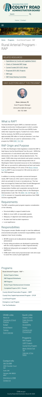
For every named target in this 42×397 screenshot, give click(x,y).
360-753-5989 (7, 363)
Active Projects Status (11, 275)
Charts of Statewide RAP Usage (16, 64)
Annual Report (7, 327)
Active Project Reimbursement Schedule (17, 285)
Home (17, 20)
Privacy (25, 327)
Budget (5, 325)
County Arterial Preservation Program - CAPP (17, 292)
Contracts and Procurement (27, 331)
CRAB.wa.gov (21, 391)
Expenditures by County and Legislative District (21, 61)
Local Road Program (9, 299)
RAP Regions (8, 282)
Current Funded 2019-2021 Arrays (17, 67)
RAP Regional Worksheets (12, 278)
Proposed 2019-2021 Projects (15, 70)
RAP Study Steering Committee (16, 77)
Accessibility (27, 325)
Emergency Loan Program (11, 302)
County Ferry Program (30, 346)
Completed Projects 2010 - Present (15, 288)
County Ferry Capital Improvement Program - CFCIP (19, 295)
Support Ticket (27, 317)
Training (5, 330)
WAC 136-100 (18, 141)
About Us (6, 317)
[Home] (21, 7)
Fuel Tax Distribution (9, 305)
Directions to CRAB (9, 378)
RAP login (9, 74)
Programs (6, 268)
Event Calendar (8, 333)
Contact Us (7, 381)
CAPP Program (27, 343)
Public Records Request (28, 321)
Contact (23, 20)
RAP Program (27, 340)
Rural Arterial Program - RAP (13, 271)
